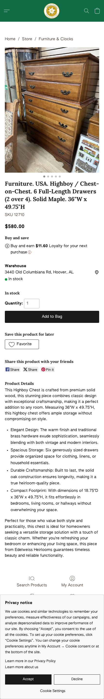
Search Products (32, 585)
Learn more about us (21, 667)
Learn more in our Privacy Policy (30, 661)
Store (27, 39)
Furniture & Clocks (56, 39)
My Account (72, 585)
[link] (52, 689)
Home (10, 39)
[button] (52, 11)
